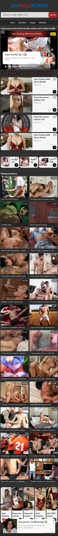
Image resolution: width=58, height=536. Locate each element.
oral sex (49, 73)
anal (4, 73)
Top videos (22, 22)
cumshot (30, 73)
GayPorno (29, 5)
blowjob (12, 73)
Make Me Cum (33, 161)
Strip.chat (37, 85)
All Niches (42, 22)
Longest (33, 22)
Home (12, 22)
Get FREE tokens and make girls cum (53, 161)
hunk (40, 73)
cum (21, 73)
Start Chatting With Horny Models (27, 34)
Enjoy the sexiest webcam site (41, 98)
